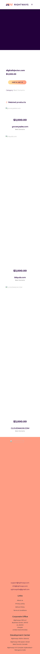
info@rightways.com (20, 586)
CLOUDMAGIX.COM (20, 428)
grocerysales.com (20, 126)
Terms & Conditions (20, 610)
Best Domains (19, 90)
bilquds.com (20, 277)
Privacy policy (20, 604)
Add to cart (16, 82)
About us (20, 600)
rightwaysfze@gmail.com (20, 589)
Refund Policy (20, 607)
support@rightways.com (20, 583)
